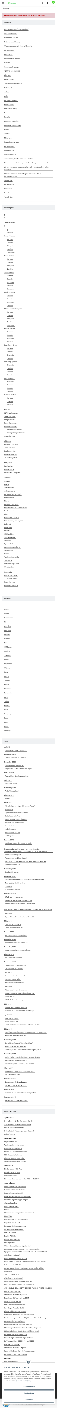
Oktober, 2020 (9, 773)
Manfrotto (7, 630)
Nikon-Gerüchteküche (12, 832)
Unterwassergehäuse (11, 564)
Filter (6, 514)
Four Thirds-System (11, 345)
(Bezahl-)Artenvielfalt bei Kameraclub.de (18, 900)
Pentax (6, 684)
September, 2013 (10, 1097)
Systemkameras (9, 416)
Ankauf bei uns (10, 997)
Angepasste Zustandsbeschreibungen (18, 769)
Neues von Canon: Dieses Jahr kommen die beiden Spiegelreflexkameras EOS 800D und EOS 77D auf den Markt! (25, 850)
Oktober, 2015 (9, 954)
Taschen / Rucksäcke (11, 557)
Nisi (5, 643)
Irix (5, 622)
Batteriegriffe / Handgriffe (12, 494)
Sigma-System (9, 378)
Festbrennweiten (10, 451)
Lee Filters (7, 626)
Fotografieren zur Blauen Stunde (16, 858)
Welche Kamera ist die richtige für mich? (18, 843)
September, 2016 (10, 894)
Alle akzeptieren (28, 1386)
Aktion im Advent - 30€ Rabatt (15, 1046)
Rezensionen (8, 1166)
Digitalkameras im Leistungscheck (16, 813)
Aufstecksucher (9, 491)
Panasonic (8, 693)
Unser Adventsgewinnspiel (14, 765)
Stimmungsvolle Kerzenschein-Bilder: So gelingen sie (23, 1050)
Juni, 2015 (8, 987)
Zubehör (10, 233)
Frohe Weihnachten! (12, 791)
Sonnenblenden (10, 537)
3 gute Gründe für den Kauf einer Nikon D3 (19, 917)
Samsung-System (10, 362)
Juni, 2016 (8, 914)
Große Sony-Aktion (11, 1021)
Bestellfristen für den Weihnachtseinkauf (18, 1043)
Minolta (7, 634)
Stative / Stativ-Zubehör (12, 547)
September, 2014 (10, 1079)
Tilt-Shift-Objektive (10, 458)
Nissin (6, 710)
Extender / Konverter (11, 444)
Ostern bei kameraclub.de (13, 928)
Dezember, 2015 (10, 939)
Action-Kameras (9, 436)
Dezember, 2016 (10, 869)
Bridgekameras (9, 420)
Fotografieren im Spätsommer (15, 965)
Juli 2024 (7, 747)
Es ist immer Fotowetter (13, 924)
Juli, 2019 (8, 780)
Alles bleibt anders (11, 784)
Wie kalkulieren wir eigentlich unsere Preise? (20, 806)
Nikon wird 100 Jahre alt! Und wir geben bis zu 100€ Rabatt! (25, 861)
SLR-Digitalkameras (11, 413)
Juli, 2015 (8, 973)
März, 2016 (8, 921)
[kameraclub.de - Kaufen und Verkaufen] (12, 3)
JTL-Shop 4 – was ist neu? (14, 897)
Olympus (7, 689)
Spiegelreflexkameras (14, 429)
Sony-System (9, 272)
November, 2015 (10, 947)
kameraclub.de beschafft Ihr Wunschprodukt (20, 1093)
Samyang (7, 714)
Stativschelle (8, 550)
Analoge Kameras (10, 426)
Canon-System (9, 236)
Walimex (7, 668)
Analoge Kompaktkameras (16, 433)
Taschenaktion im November (15, 883)
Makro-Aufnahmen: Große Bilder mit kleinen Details (22, 1057)
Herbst (7, 799)
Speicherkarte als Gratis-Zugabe (16, 1082)
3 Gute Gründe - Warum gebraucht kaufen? (20, 993)
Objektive (10, 243)
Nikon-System (9, 256)
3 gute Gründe (9, 1118)
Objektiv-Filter (9, 534)
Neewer (7, 639)
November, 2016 (10, 876)
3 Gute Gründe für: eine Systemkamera (18, 950)
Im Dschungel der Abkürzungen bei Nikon (19, 1064)
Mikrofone (7, 531)
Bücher (6, 501)
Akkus (6, 484)
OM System (8, 647)
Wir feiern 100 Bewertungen (14, 823)
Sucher (6, 554)
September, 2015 (10, 962)
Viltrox (6, 660)
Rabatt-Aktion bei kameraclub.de (16, 1060)
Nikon (6, 726)
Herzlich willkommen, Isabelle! (15, 758)
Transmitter (8, 560)
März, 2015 (8, 1029)
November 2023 (10, 762)
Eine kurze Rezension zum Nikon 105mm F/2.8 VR (22, 1025)
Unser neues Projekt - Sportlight (15, 750)
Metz (6, 697)
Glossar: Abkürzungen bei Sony (16, 1007)
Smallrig (7, 651)
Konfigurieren (29, 1393)
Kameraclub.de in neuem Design (16, 1100)
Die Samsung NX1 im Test (14, 968)
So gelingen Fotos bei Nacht (14, 982)
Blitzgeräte (10, 246)
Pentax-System (9, 328)
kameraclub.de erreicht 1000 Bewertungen (19, 1011)
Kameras (10, 239)
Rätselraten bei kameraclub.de (15, 1035)
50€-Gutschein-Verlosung (14, 1000)
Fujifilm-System (9, 292)
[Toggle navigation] (3, 3)
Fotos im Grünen (11, 826)
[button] (42, 3)
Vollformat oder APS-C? (13, 865)
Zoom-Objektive (9, 448)
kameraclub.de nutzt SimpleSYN (16, 935)
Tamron (7, 680)
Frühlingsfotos (10, 836)
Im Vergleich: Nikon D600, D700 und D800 (20, 1071)
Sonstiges (7, 540)
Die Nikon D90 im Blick (12, 979)
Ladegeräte (8, 527)
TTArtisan (7, 655)
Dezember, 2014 (10, 1040)
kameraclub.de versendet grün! (15, 1085)
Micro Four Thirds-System (13, 309)
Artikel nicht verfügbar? (13, 855)
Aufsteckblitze (9, 469)
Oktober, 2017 (9, 795)
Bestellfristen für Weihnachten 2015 (17, 943)
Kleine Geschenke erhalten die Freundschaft (20, 904)
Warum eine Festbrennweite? (15, 976)
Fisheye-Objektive (10, 454)
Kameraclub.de (9, 1183)
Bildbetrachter (9, 498)
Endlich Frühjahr (10, 829)
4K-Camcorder (12, 579)
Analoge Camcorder (11, 585)
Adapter (7, 481)
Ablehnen (29, 1400)
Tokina (6, 701)
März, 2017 (8, 803)
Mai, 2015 (7, 1004)
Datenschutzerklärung (23, 1381)
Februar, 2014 (9, 1089)
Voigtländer (8, 664)
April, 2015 (8, 1015)
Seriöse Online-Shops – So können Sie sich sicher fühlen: (24, 880)
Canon (6, 609)
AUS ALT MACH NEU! (12, 890)
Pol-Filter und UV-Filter (12, 1075)
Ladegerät (7, 524)
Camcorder (11, 252)
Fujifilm (7, 705)
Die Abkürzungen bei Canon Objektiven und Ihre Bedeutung (25, 1032)
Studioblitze (8, 466)
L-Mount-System (10, 395)
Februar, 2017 (9, 840)
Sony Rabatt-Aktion (11, 1018)
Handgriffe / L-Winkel (11, 517)
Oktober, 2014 (9, 1068)
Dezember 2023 (10, 754)
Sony (6, 672)
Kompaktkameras (10, 423)
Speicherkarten (9, 544)
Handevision (8, 618)
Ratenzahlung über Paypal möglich (17, 776)
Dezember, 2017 (10, 788)
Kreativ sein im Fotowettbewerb (16, 819)
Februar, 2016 (9, 932)
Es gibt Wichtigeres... (12, 872)
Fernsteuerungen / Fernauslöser (15, 508)
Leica (6, 718)
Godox (6, 614)
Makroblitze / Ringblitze (12, 473)
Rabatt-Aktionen (10, 1138)
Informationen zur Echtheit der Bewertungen (29, 1404)
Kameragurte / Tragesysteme (14, 521)
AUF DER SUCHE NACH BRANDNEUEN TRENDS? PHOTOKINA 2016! (28, 909)
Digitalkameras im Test (12, 816)
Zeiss (6, 722)
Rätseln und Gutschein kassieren (16, 990)
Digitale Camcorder (10, 575)
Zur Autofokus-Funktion (13, 958)
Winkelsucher (9, 567)
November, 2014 (10, 1054)
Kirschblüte (9, 809)
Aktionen (7, 1358)
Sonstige (7, 731)
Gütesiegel (8, 886)
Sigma (6, 676)
